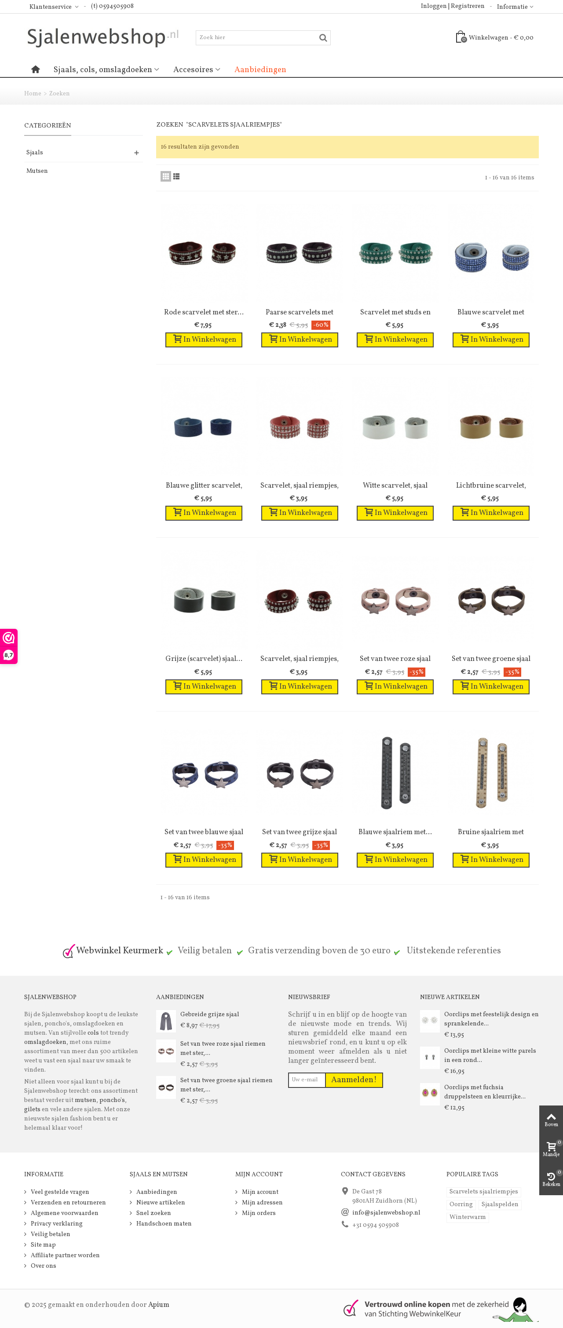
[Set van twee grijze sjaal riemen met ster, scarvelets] (300, 773)
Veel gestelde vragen (59, 1192)
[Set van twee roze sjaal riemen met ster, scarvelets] (395, 599)
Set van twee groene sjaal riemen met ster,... (226, 1085)
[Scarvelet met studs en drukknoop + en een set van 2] (395, 253)
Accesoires (193, 70)
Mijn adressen (262, 1203)
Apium (158, 1305)
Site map (42, 1245)
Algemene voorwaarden (64, 1213)
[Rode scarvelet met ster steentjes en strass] (204, 253)
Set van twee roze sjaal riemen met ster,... (223, 1049)
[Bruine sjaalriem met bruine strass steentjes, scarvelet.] (491, 773)
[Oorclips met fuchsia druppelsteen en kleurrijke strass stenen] (430, 1094)
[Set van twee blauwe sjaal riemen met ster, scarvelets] (204, 773)
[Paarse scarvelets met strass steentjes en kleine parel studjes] (300, 253)
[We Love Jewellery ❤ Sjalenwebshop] (110, 37)
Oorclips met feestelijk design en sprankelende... (491, 1019)
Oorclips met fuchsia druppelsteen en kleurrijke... (485, 1092)
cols (92, 1033)
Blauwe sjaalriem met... (395, 832)
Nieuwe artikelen (160, 1203)
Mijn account (259, 1192)
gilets (32, 1109)
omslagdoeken (45, 1042)
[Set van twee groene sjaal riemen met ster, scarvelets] (491, 599)
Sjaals (34, 153)
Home (32, 94)
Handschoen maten (163, 1224)
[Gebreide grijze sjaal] (166, 1021)
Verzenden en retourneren (67, 1203)
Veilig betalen (49, 1234)
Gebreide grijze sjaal (209, 1015)
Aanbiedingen (260, 70)
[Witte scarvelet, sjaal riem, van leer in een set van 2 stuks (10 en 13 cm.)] (395, 426)
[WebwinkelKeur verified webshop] (436, 1308)
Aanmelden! (354, 1080)
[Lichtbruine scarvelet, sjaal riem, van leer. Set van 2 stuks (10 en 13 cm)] (491, 426)
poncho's (112, 1100)
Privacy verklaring (56, 1224)
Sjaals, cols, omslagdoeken (103, 70)
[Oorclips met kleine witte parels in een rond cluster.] (430, 1058)
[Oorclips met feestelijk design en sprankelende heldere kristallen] (430, 1021)
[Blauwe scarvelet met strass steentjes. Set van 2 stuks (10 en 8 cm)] (491, 253)
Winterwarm (468, 1217)
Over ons (42, 1266)
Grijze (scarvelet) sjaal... (203, 659)
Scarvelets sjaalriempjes (484, 1192)
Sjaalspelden (500, 1204)
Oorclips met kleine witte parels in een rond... (490, 1056)
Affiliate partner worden (64, 1255)
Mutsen (37, 171)
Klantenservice (51, 7)
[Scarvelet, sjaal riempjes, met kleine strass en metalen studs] (300, 599)
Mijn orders (258, 1213)
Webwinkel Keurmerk (119, 951)
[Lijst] (176, 176)
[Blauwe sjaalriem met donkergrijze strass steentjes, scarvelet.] (395, 773)
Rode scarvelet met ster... (204, 312)
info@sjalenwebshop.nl (386, 1213)
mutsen (85, 1100)
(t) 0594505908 (112, 6)
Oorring (461, 1204)
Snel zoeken (153, 1213)
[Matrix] (166, 176)
